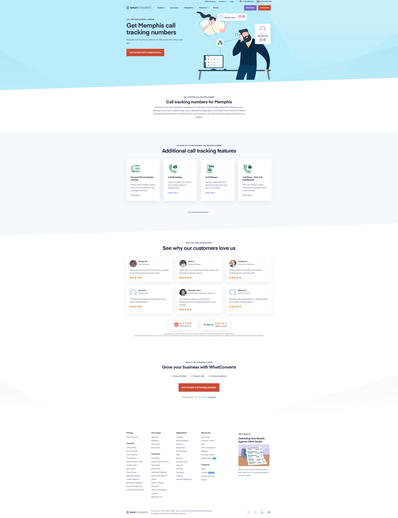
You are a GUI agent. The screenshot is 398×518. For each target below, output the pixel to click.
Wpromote (211, 293)
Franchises (155, 444)
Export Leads (131, 472)
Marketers (155, 441)
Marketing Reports (133, 476)
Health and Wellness (159, 472)
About (203, 469)
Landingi (179, 476)
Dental (153, 479)
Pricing (215, 8)
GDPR (173, 511)
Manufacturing (156, 497)
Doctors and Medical (159, 476)
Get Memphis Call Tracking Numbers (145, 52)
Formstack (180, 472)
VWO (178, 455)
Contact (204, 480)
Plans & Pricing (132, 437)
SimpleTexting (181, 451)
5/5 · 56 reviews (200, 397)
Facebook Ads (181, 462)
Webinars (204, 451)
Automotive (155, 469)
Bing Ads (179, 458)
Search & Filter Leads (134, 462)
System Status (208, 458)
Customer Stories (207, 441)
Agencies (154, 437)
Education (155, 486)
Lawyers (154, 493)
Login (232, 1)
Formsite (179, 469)
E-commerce (131, 458)
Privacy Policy (165, 511)
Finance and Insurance (160, 462)
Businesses (155, 448)
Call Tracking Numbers (135, 490)
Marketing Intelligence (134, 483)
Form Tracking (131, 451)
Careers (207, 472)
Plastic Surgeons (157, 483)
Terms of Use (155, 511)
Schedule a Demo (208, 455)
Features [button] (160, 8)
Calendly (179, 437)
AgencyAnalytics (182, 441)
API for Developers (208, 448)
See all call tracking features (198, 212)
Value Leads (131, 469)
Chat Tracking (131, 455)
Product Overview (208, 476)
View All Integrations (184, 479)
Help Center (205, 437)
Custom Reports (132, 479)
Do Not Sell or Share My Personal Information (197, 511)
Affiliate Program (210, 1)
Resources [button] (203, 8)
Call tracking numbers (136, 19)
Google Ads (180, 448)
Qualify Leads (131, 465)
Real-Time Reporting (134, 486)
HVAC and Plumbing (159, 490)
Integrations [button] (188, 8)
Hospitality (155, 458)
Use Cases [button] (174, 8)
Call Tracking (131, 447)
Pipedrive (179, 444)
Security (178, 511)
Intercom (179, 465)
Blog (202, 444)
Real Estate (155, 465)
